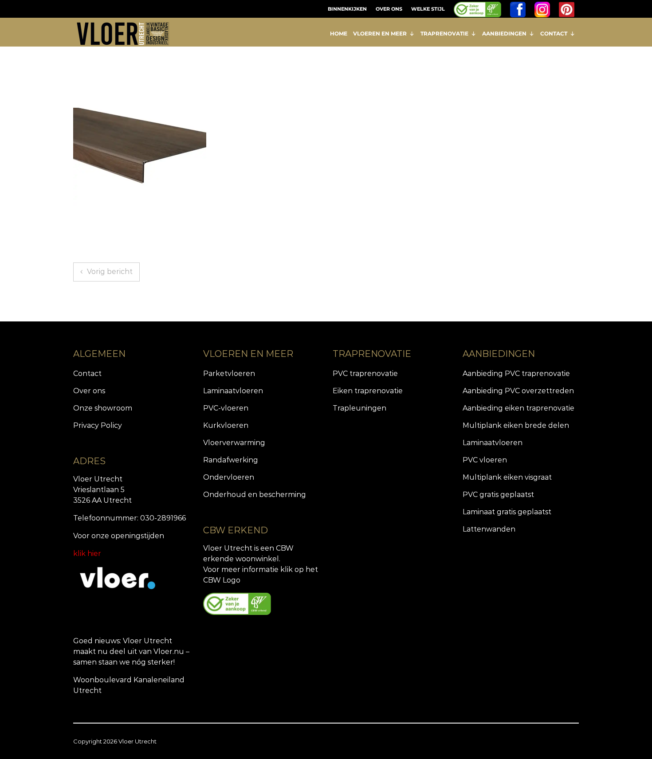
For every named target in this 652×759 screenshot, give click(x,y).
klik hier (87, 553)
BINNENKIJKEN (347, 9)
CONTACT (553, 33)
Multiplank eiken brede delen (516, 425)
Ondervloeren (228, 477)
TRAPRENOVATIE (444, 33)
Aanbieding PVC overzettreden (518, 391)
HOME (338, 33)
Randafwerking (230, 460)
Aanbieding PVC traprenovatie (516, 373)
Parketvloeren (229, 373)
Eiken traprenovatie (368, 391)
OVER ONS (389, 9)
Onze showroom (102, 408)
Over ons (89, 391)
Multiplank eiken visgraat (507, 477)
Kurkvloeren (225, 425)
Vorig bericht (110, 271)
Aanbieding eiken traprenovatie (518, 408)
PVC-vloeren (225, 408)
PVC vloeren (485, 460)
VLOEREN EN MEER (380, 33)
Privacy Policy (97, 425)
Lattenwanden (489, 529)
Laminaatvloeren (233, 391)
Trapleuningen (359, 408)
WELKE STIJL (428, 9)
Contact (87, 373)
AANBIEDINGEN (504, 33)
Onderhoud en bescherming (254, 494)
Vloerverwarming (234, 442)
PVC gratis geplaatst (498, 494)
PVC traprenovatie (365, 373)
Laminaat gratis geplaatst (507, 512)
